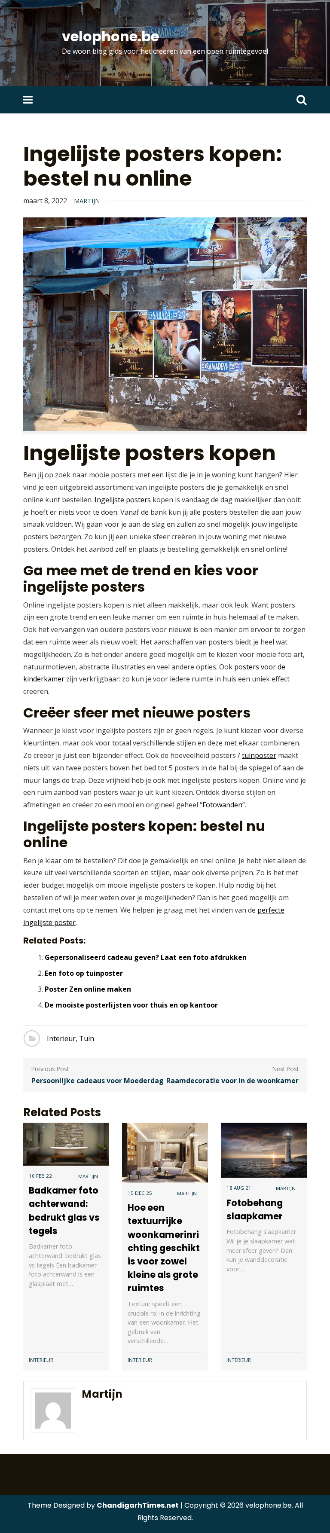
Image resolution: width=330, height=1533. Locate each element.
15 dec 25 (140, 1193)
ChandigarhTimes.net (138, 1505)
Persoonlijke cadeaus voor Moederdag (97, 1080)
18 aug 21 (238, 1188)
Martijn (87, 201)
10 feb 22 (40, 1176)
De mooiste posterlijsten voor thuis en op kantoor (131, 1005)
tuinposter (259, 755)
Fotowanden (222, 804)
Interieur (61, 1038)
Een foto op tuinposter (84, 973)
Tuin (86, 1038)
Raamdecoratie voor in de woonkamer (232, 1080)
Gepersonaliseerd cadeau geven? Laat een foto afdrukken (146, 957)
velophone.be (110, 36)
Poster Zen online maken (88, 989)
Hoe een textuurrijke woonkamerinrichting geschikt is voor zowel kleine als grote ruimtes (164, 1247)
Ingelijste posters (123, 499)
